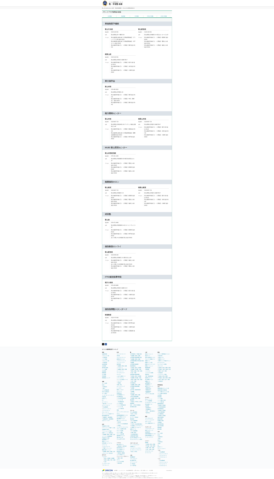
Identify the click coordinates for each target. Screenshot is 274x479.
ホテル (118, 459)
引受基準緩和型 (162, 407)
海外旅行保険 (105, 367)
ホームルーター (161, 362)
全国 (153, 449)
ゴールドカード (106, 410)
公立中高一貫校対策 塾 (135, 389)
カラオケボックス (149, 451)
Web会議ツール (148, 404)
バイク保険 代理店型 (162, 393)
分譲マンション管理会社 (107, 432)
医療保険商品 (161, 403)
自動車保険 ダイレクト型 (163, 388)
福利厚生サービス (121, 435)
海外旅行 (125, 446)
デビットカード (105, 412)
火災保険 (104, 366)
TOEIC (132, 424)
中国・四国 (112, 460)
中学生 (136, 401)
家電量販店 (132, 457)
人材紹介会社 (148, 389)
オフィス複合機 (120, 434)
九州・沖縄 (133, 372)
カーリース (119, 391)
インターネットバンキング (108, 395)
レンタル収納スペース (123, 379)
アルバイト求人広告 (149, 393)
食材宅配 (119, 364)
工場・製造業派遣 (149, 376)
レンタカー (119, 388)
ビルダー (105, 456)
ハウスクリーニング (121, 360)
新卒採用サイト (148, 384)
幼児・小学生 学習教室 (135, 405)
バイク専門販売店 (122, 405)
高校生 (132, 401)
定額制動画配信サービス (122, 415)
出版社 (119, 425)
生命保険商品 (161, 408)
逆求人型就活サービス (150, 357)
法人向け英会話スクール (135, 437)
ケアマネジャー (139, 425)
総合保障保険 (161, 424)
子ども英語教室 (133, 412)
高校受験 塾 (132, 366)
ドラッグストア (133, 458)
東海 (108, 434)
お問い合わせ (136, 470)
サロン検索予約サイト (150, 423)
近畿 (111, 434)
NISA (103, 385)
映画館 (146, 442)
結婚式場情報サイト (149, 435)
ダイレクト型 (106, 355)
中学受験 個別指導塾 (134, 386)
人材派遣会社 (148, 392)
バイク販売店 (120, 403)
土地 (114, 427)
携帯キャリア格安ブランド (165, 360)
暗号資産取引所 (105, 415)
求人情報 (151, 470)
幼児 (132, 413)
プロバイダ (160, 366)
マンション (105, 427)
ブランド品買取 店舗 (121, 428)
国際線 (123, 453)
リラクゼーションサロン (135, 448)
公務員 (132, 427)
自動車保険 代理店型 (162, 390)
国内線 (119, 453)
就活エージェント (149, 354)
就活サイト (147, 355)
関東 (154, 444)
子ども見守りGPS (121, 439)
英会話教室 (132, 415)
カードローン (105, 402)
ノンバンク (109, 403)
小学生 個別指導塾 (134, 396)
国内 (119, 458)
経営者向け (148, 407)
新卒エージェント (149, 387)
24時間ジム (132, 446)
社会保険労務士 (138, 424)
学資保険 (104, 376)
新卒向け (148, 412)
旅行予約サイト (120, 444)
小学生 (140, 401)
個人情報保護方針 (129, 470)
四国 (160, 371)
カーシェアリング (121, 386)
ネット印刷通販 (148, 400)
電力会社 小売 (120, 437)
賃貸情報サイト (105, 439)
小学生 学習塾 (163, 16)
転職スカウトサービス (150, 364)
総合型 (119, 422)
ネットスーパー (120, 371)
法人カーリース (148, 399)
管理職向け (148, 409)
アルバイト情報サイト (150, 359)
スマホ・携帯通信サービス (164, 354)
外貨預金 (104, 396)
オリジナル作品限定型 (123, 423)
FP (131, 420)
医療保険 (104, 372)
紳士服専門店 (133, 460)
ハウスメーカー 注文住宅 (107, 453)
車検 (118, 410)
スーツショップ (133, 462)
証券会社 (105, 386)
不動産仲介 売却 (105, 426)
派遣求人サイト (148, 377)
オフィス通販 (120, 432)
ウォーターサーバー (121, 354)
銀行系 (104, 403)
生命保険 (104, 371)
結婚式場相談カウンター (150, 433)
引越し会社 (119, 384)
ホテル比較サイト (121, 449)
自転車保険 (104, 364)
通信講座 (132, 419)
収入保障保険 (162, 412)
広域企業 (161, 372)
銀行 (104, 388)
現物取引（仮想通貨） (108, 417)
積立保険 (160, 429)
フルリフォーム (106, 446)
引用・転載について (144, 470)
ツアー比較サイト (121, 454)
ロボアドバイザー (106, 420)
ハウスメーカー (106, 463)
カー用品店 (132, 463)
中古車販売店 (120, 396)
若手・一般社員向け (150, 411)
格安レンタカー (120, 389)
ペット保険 (104, 369)
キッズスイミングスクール (135, 449)
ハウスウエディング (149, 428)
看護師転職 (147, 367)
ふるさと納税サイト (121, 376)
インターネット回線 (162, 374)
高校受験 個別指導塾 (134, 374)
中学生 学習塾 (150, 16)
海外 (122, 458)
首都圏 (104, 434)
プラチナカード (163, 457)
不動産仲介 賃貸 (105, 438)
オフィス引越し (120, 430)
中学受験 (137, 16)
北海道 (132, 367)
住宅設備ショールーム (107, 443)
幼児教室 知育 (133, 406)
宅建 (132, 422)
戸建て (110, 427)
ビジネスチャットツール (150, 402)
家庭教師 (132, 403)
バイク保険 (104, 359)
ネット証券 (104, 383)
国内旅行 (120, 446)
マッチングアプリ (149, 437)
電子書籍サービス (121, 418)
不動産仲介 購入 (105, 429)
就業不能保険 (161, 417)
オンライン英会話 (134, 417)
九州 (114, 434)
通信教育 (132, 400)
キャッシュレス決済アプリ (108, 413)
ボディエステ (148, 421)
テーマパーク (148, 452)
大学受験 (110, 16)
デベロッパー (106, 465)
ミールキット (120, 367)
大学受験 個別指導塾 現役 (136, 357)
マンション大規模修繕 (107, 436)
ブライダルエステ (149, 418)
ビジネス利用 (121, 461)
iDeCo (159, 440)
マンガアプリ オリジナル (122, 427)
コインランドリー (121, 362)
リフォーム (104, 444)
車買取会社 (119, 393)
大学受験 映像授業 (134, 364)
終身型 (160, 405)
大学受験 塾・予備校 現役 (136, 354)
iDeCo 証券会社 (105, 391)
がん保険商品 (161, 413)
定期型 (164, 405)
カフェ (118, 413)
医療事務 (135, 420)
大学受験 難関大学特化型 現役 (137, 360)
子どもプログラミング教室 (136, 439)
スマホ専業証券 (105, 390)
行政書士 (133, 425)
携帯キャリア (162, 359)
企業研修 (147, 406)
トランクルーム (120, 377)
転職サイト (147, 360)
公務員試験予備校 (134, 436)
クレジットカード (106, 405)
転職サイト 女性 (148, 362)
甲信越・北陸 (138, 369)
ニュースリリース (122, 470)
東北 (105, 458)
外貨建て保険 (161, 420)
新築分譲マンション (106, 449)
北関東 (108, 458)
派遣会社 (147, 374)
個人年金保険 (161, 425)
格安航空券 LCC (120, 451)
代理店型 (105, 357)
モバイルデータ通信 (162, 364)
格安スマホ (161, 357)
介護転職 (147, 369)
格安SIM (160, 355)
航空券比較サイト (121, 447)
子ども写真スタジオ (121, 417)
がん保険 (104, 374)
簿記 (135, 422)
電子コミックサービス (122, 420)
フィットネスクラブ (134, 444)
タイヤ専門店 (133, 465)
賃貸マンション (105, 441)
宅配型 (119, 383)
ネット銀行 (104, 393)
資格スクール (133, 429)
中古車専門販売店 (122, 398)
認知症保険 (160, 419)
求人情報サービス (149, 379)
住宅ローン (104, 398)
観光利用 (120, 463)
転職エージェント (149, 366)
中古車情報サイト (121, 394)
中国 (170, 369)
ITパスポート (138, 427)
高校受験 (123, 16)
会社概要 (115, 470)
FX (102, 400)
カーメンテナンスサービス (123, 411)
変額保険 (160, 427)
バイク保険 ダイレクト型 (163, 391)
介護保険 (160, 422)
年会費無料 (105, 407)
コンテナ (120, 381)
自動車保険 (104, 354)
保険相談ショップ (106, 377)
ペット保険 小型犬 (162, 400)
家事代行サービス (121, 359)
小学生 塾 (132, 393)
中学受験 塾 (132, 383)
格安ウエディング (149, 430)
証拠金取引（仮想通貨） (108, 419)
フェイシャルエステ (149, 419)
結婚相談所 (147, 432)
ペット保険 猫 (161, 402)
